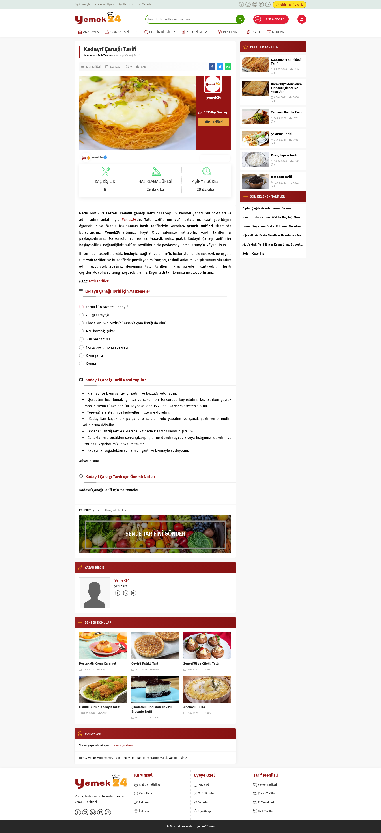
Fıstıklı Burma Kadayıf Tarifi (99, 707)
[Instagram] (268, 4)
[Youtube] (254, 4)
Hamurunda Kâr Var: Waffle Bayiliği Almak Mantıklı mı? (273, 217)
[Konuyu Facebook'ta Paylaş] (212, 66)
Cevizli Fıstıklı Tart (144, 663)
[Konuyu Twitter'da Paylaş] (220, 66)
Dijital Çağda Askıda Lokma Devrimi (267, 208)
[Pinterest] (261, 4)
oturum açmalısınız (122, 745)
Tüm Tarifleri (214, 122)
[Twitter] (248, 4)
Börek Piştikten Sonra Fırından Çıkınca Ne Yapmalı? (286, 88)
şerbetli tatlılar (102, 510)
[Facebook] (241, 4)
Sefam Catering (253, 253)
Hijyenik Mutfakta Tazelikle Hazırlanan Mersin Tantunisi (273, 235)
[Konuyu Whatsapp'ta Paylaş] (228, 66)
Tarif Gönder (274, 19)
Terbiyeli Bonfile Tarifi (286, 112)
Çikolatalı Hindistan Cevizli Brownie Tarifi (151, 709)
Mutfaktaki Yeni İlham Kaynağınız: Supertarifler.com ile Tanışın (273, 244)
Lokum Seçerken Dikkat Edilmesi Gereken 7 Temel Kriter (273, 226)
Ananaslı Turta (194, 707)
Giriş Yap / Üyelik (291, 4)
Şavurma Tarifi (281, 134)
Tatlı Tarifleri (105, 55)
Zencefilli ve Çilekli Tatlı (201, 663)
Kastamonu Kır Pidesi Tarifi (286, 61)
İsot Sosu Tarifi (281, 177)
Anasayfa (89, 55)
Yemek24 (97, 157)
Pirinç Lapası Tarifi (284, 155)
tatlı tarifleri (119, 510)
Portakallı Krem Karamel (97, 663)
